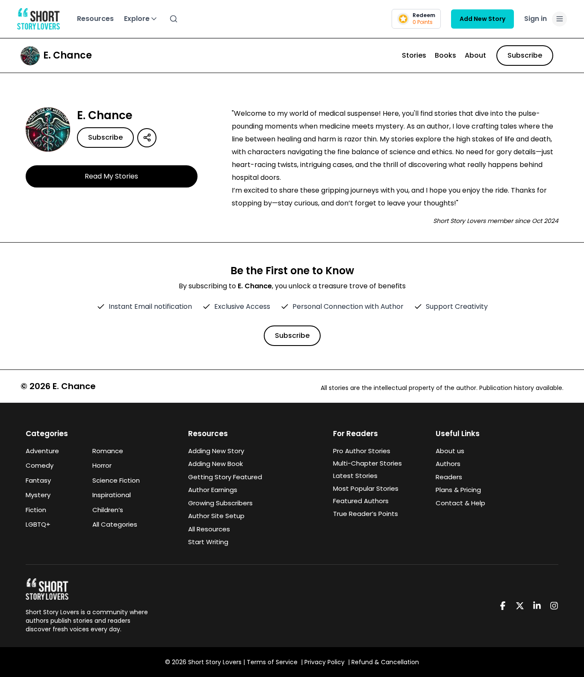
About (475, 55)
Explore (137, 18)
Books (445, 55)
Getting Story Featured (225, 476)
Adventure (42, 450)
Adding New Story (216, 450)
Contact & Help (460, 502)
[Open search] (173, 18)
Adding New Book (215, 463)
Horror (102, 465)
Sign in (535, 18)
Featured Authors (361, 500)
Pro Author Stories (361, 450)
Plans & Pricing (458, 489)
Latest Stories (355, 475)
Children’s (107, 509)
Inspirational (111, 494)
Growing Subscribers (220, 502)
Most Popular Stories (365, 488)
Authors (448, 463)
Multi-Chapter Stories (367, 463)
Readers (449, 476)
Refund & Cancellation (385, 662)
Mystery (38, 494)
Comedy (39, 465)
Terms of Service (272, 662)
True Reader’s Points (365, 513)
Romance (107, 450)
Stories (414, 55)
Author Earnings (212, 489)
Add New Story (482, 19)
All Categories (114, 524)
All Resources (209, 529)
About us (450, 450)
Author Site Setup (216, 515)
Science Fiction (116, 480)
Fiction (36, 509)
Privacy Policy (324, 662)
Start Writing (208, 541)
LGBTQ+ (38, 524)
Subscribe (524, 55)
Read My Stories (111, 176)
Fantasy (38, 480)
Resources (95, 18)
